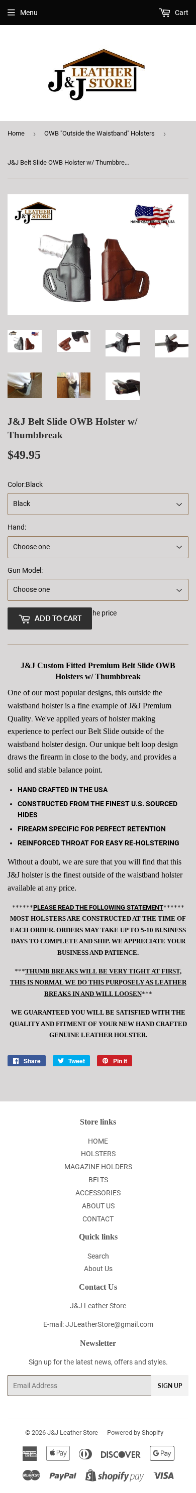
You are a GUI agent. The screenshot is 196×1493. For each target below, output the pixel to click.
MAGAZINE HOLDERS (98, 1167)
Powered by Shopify (135, 1432)
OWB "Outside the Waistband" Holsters (99, 133)
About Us (98, 1269)
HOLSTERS (98, 1154)
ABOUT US (98, 1206)
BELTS (98, 1180)
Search (98, 1256)
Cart (180, 13)
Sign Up (170, 1386)
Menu (29, 13)
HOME (98, 1141)
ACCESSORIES (98, 1193)
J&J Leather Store (72, 1432)
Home (16, 133)
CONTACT (98, 1219)
